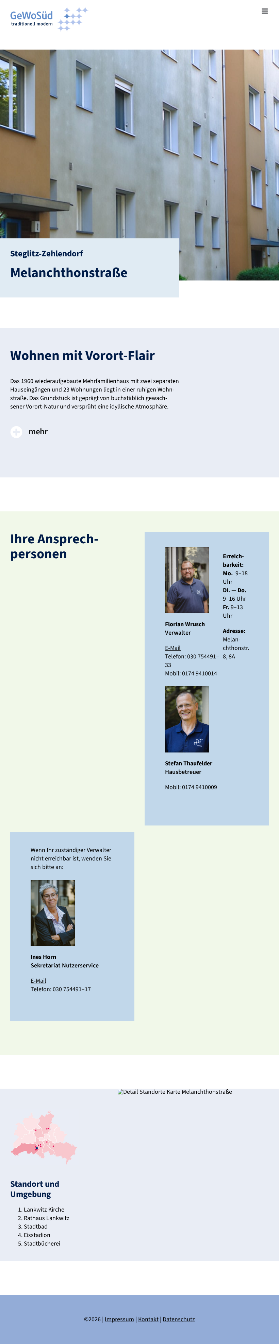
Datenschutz (179, 1319)
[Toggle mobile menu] (265, 11)
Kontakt (148, 1319)
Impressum (119, 1319)
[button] (94, 432)
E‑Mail (173, 648)
